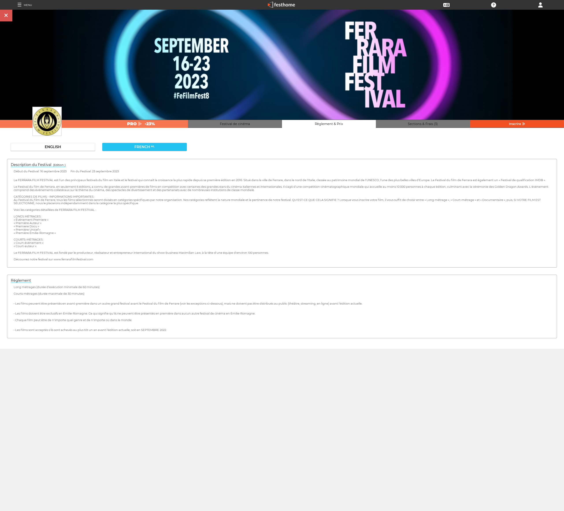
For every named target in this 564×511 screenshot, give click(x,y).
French (144, 147)
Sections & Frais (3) (423, 124)
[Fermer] (6, 15)
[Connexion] (540, 4)
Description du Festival (38, 165)
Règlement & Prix (329, 124)
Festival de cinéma (235, 124)
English (53, 147)
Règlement (21, 280)
